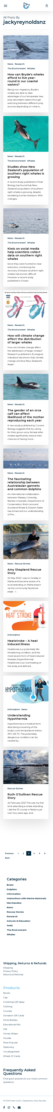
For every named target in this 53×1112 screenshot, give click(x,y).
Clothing (7, 1006)
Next (7, 858)
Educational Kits (11, 1024)
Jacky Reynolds (39, 1101)
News (10, 64)
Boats (10, 885)
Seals (10, 925)
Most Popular (10, 1042)
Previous (9, 853)
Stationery (8, 1047)
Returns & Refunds (13, 974)
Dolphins (12, 889)
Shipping (8, 967)
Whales (31, 68)
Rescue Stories (22, 563)
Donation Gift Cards (13, 1015)
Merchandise (14, 903)
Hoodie (7, 1038)
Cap (5, 997)
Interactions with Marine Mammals (26, 898)
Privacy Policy (10, 971)
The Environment (16, 68)
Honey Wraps (10, 1033)
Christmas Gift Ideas (13, 1002)
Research (20, 64)
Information (13, 635)
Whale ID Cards (11, 1056)
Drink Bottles (10, 1020)
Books (6, 993)
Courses (7, 1011)
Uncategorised (11, 1051)
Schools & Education (18, 921)
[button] (5, 5)
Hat (5, 1029)
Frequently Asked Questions (19, 1072)
